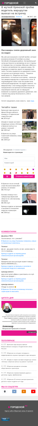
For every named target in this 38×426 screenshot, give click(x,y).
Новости (19, 16)
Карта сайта (9, 411)
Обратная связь (19, 411)
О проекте (29, 411)
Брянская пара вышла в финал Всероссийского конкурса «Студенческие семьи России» (16, 346)
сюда (32, 101)
